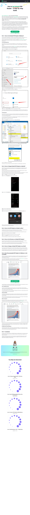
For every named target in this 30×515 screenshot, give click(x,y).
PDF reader (15, 46)
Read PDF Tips (6, 15)
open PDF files (16, 16)
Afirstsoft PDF (22, 258)
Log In (25, 1)
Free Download (15, 31)
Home (3, 15)
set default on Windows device (23, 39)
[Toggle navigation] (27, 1)
